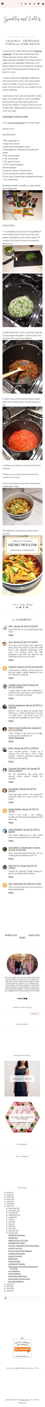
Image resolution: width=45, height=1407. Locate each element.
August (11, 1217)
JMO (10, 626)
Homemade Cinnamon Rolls (19, 1279)
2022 (9, 1195)
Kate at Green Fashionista (19, 728)
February (12, 1231)
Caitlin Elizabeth (15, 829)
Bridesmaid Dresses (22, 1078)
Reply (11, 635)
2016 (8, 1284)
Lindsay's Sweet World (18, 685)
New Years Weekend (15, 1281)
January (11, 1233)
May (10, 1224)
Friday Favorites (14, 1261)
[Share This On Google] (27, 607)
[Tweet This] (20, 607)
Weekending (13, 1238)
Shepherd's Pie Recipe (16, 1235)
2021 (8, 1197)
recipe (29, 604)
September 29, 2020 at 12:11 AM (27, 884)
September (13, 1215)
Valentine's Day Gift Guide (18, 1240)
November (12, 1211)
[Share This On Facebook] (17, 607)
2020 (9, 1199)
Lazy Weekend (13, 1271)
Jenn (10, 642)
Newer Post (11, 935)
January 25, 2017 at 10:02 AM (30, 667)
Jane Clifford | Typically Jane (20, 848)
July (10, 1219)
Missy (10, 748)
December (12, 1208)
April (10, 1226)
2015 (8, 1286)
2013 (8, 1291)
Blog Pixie (24, 1400)
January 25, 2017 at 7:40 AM (26, 642)
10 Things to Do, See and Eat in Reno (22, 1117)
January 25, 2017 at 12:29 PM (26, 748)
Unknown (12, 667)
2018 (9, 1204)
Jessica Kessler (14, 809)
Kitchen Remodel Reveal (17, 1276)
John (10, 884)
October (11, 1213)
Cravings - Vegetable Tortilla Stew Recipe (23, 1246)
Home (22, 937)
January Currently (15, 1256)
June (10, 1222)
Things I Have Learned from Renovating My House (23, 1267)
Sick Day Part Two (15, 1248)
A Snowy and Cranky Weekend (20, 1251)
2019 (8, 1202)
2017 (8, 1206)
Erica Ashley (13, 789)
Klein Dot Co (14, 866)
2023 (9, 1193)
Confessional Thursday (16, 1243)
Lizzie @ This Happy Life (19, 768)
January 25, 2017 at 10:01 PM (24, 849)
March (11, 1228)
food (22, 604)
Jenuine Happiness (16, 705)
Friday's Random (14, 1274)
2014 (8, 1289)
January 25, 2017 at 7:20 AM (26, 626)
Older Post (33, 935)
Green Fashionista (16, 738)
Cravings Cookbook (15, 123)
